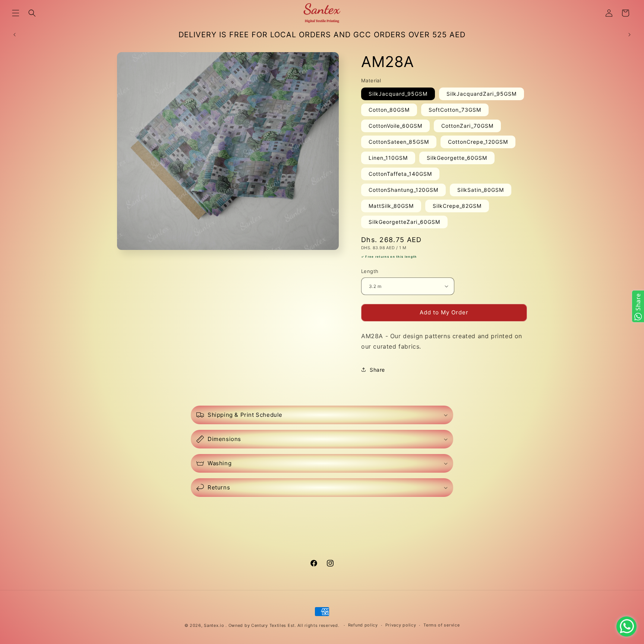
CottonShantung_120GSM (403, 190)
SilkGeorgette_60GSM (457, 158)
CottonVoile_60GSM (395, 126)
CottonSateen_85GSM (399, 142)
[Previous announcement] (14, 35)
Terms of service (441, 625)
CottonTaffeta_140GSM (400, 174)
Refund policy (363, 625)
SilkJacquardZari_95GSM (481, 94)
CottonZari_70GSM (467, 126)
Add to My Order (444, 312)
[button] (15, 13)
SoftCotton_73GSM (455, 110)
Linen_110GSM (388, 158)
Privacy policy (400, 625)
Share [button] (377, 370)
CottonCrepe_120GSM (478, 142)
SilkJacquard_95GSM (398, 94)
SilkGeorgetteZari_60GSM (404, 222)
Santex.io (214, 625)
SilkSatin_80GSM (480, 190)
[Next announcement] (629, 35)
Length (369, 271)
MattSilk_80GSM (391, 206)
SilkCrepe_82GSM (457, 206)
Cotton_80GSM (389, 110)
